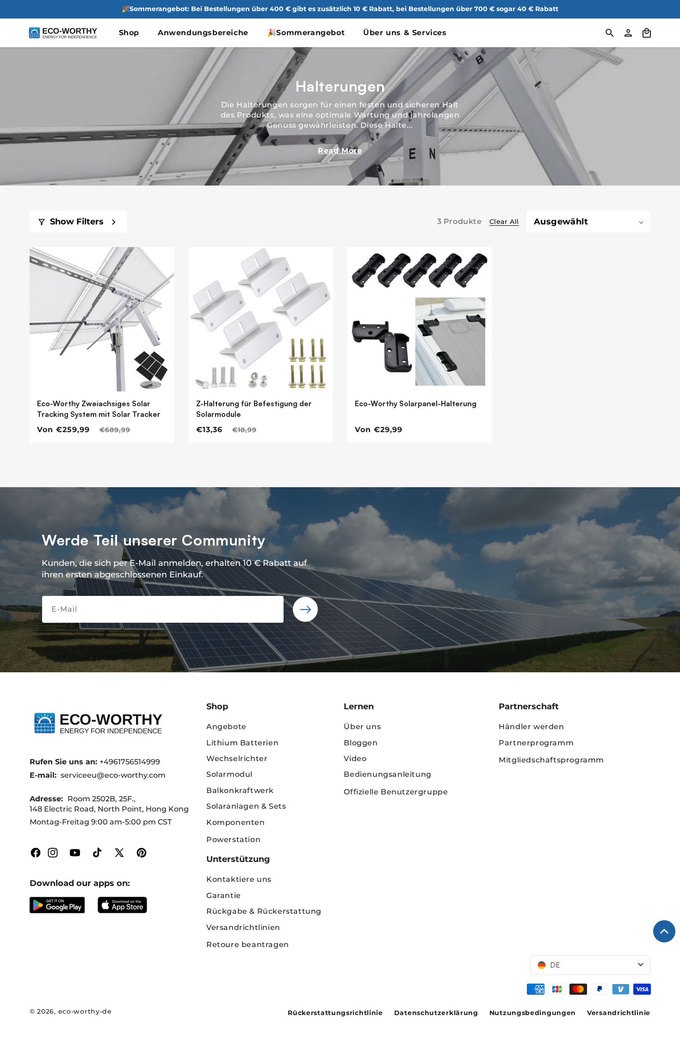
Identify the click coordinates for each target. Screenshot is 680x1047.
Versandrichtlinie (618, 1013)
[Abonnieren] (305, 609)
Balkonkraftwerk (240, 790)
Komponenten (235, 822)
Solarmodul (229, 774)
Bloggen (360, 742)
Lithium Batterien (242, 742)
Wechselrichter (236, 758)
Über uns (362, 726)
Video (355, 758)
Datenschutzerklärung (436, 1013)
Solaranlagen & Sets (246, 806)
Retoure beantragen (247, 944)
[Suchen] (609, 32)
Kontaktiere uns (239, 879)
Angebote (226, 726)
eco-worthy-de (85, 1011)
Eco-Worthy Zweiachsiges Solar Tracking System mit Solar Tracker (99, 408)
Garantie (223, 895)
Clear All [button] (504, 221)
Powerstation (233, 839)
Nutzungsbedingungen (532, 1013)
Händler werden (531, 726)
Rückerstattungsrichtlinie (335, 1013)
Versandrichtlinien (243, 927)
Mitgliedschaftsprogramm (551, 760)
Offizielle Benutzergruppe (396, 791)
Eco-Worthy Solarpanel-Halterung (415, 403)
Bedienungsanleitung (387, 774)
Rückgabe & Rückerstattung (263, 911)
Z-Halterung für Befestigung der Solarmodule (254, 408)
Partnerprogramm (536, 742)
